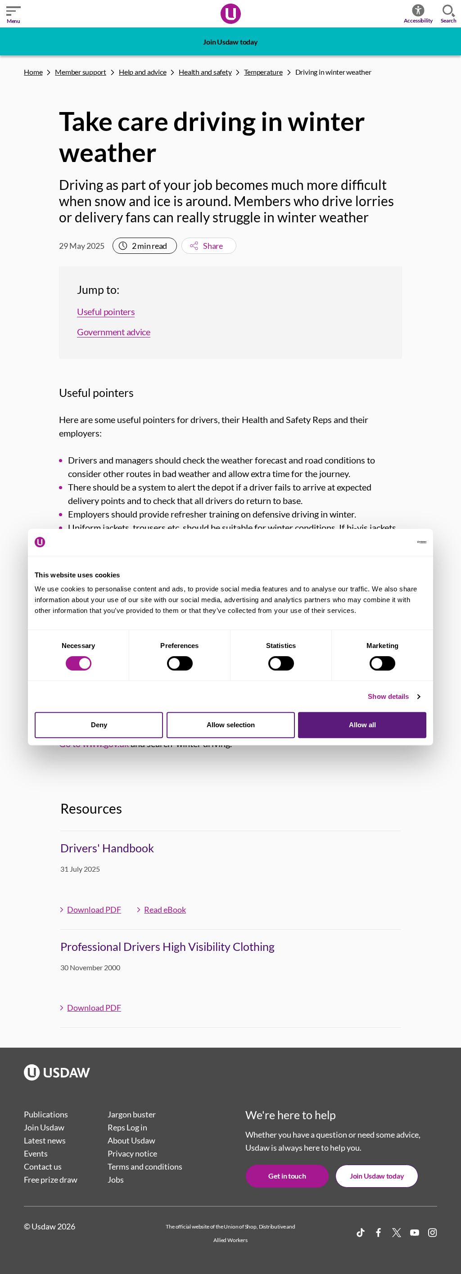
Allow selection (231, 725)
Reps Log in (127, 1127)
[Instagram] (432, 1232)
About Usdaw (131, 1140)
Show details (388, 696)
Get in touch (287, 1175)
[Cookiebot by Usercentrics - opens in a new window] (387, 542)
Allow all (362, 725)
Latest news (45, 1140)
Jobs (116, 1179)
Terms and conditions (145, 1166)
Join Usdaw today (230, 41)
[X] (396, 1232)
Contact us (43, 1166)
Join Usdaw (44, 1127)
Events (36, 1153)
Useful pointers (106, 311)
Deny (99, 725)
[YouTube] (414, 1232)
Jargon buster (132, 1114)
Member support (80, 72)
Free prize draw (50, 1179)
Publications (46, 1114)
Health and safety (205, 72)
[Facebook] (378, 1232)
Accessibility (418, 20)
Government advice (113, 331)
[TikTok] (360, 1232)
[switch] (180, 663)
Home (33, 72)
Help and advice (142, 72)
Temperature (263, 72)
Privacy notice (132, 1153)
